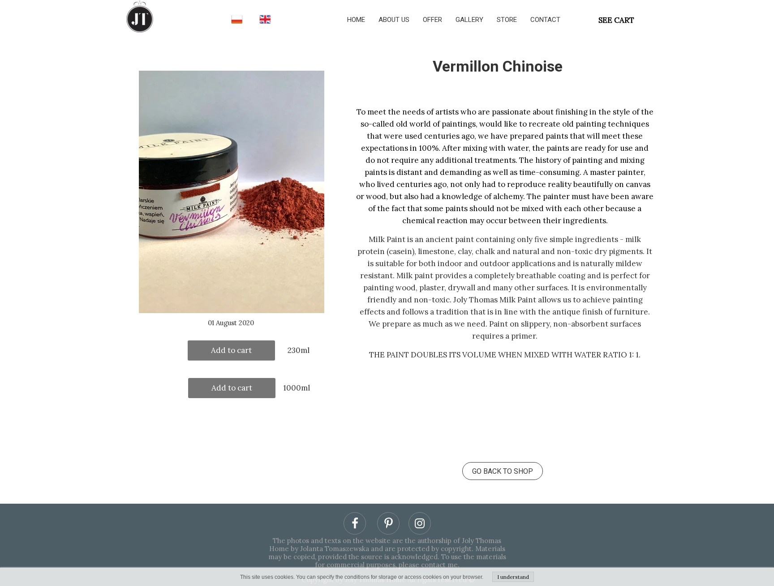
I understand (513, 576)
